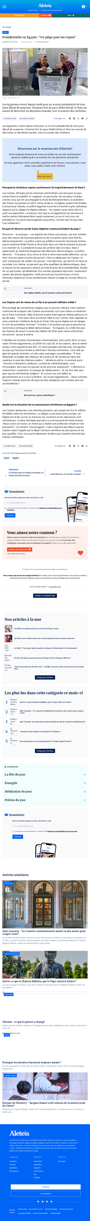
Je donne (44, 15)
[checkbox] (5, 508)
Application (38, 1165)
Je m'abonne (19, 15)
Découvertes (14, 1171)
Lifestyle (12, 1165)
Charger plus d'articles (45, 677)
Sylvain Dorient (26, 42)
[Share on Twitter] (78, 118)
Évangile (11, 783)
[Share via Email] (82, 118)
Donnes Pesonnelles (40, 1213)
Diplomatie (9, 994)
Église (7, 1035)
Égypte (16, 458)
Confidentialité (55, 1213)
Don (35, 1174)
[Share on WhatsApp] (87, 118)
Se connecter (46, 1193)
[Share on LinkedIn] (74, 118)
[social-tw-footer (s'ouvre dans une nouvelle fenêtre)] (47, 1202)
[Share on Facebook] (70, 118)
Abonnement (38, 1171)
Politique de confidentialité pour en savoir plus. (62, 831)
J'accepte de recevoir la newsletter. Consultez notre (34, 509)
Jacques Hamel (10, 1075)
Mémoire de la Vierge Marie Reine (52, 10)
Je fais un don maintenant (18, 549)
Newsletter (38, 1161)
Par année (61, 1161)
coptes (6, 458)
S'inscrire (10, 515)
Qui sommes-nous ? (36, 1209)
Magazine (37, 1168)
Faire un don (44, 176)
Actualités (13, 1161)
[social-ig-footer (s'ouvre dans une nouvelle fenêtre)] (52, 1202)
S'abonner (45, 1187)
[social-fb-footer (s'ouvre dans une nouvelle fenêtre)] (43, 1202)
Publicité (37, 1178)
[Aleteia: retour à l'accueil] (45, 5)
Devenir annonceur (66, 1209)
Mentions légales (51, 1209)
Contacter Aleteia (24, 1213)
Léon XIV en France (12, 954)
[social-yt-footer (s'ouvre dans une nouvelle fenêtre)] (38, 1202)
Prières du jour (15, 800)
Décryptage (6, 27)
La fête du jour (15, 774)
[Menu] (14, 6)
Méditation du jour (18, 791)
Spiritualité (13, 1168)
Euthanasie (9, 883)
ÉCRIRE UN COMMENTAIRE (45, 596)
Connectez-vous (55, 587)
